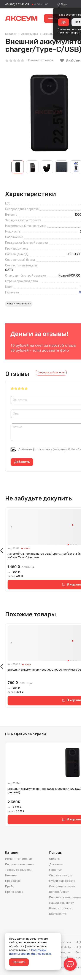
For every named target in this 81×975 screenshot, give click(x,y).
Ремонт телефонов (18, 858)
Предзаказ (13, 880)
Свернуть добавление (51, 372)
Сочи (64, 4)
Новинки (11, 875)
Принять (19, 962)
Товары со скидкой (18, 869)
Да (63, 22)
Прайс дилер (14, 891)
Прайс (9, 886)
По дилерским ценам (20, 864)
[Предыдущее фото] (11, 527)
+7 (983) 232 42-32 (17, 4)
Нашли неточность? (19, 303)
